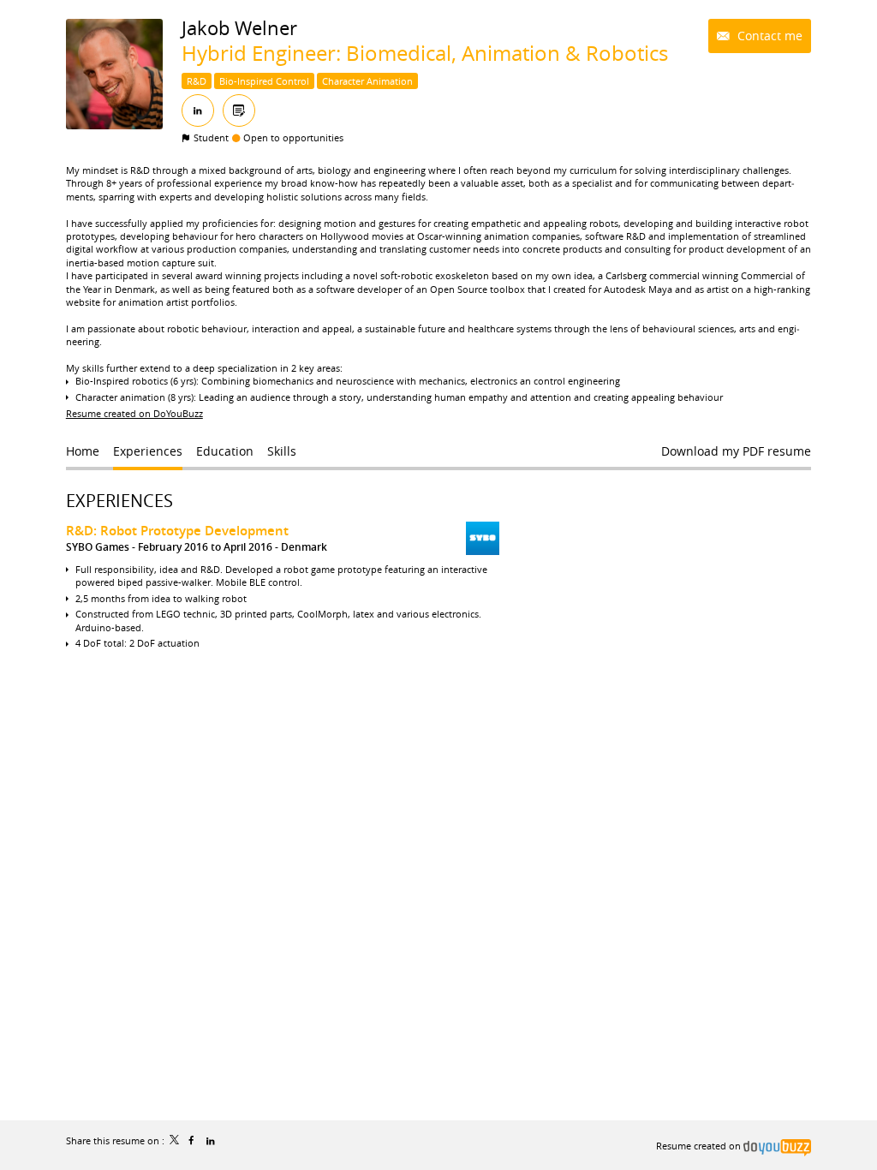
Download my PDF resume (736, 451)
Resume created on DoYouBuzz (134, 413)
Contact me (768, 35)
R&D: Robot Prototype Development (177, 531)
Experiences (119, 500)
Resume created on (699, 1145)
